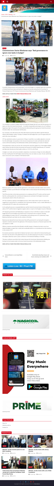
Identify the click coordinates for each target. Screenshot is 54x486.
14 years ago (6, 453)
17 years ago (6, 55)
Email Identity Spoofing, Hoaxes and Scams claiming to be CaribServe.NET (40, 255)
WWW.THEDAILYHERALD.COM (24, 93)
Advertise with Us (6, 425)
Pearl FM (13, 55)
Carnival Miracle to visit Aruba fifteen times (13, 255)
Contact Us (5, 427)
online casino (5, 96)
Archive (4, 48)
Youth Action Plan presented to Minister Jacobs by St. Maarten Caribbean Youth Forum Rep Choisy (13, 472)
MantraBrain (37, 484)
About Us (4, 423)
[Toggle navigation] (7, 1)
